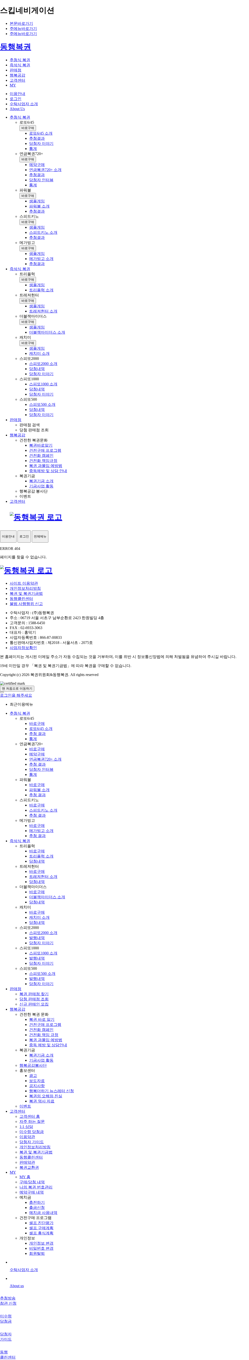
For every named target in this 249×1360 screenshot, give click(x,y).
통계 (33, 739)
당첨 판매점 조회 (34, 999)
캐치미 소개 (39, 917)
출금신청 (37, 1207)
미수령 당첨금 (31, 1132)
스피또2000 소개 (43, 933)
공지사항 (37, 1086)
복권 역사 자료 (41, 1101)
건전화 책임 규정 (43, 1035)
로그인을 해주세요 (16, 695)
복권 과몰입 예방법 (45, 1040)
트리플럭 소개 (41, 856)
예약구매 (37, 754)
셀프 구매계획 (41, 1228)
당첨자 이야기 (41, 943)
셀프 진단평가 (41, 1223)
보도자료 (37, 1081)
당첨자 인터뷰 (41, 769)
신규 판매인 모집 (34, 1004)
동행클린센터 (21, 599)
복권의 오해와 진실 (45, 1096)
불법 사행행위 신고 (26, 604)
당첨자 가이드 (31, 1142)
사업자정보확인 (23, 648)
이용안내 (17, 94)
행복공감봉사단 (33, 1065)
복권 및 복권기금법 (26, 593)
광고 (33, 1076)
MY (13, 1172)
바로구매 (27, 128)
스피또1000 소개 (43, 953)
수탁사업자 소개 (24, 104)
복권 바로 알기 (41, 1019)
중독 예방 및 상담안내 (48, 1045)
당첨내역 (37, 861)
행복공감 (17, 1009)
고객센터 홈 (29, 1116)
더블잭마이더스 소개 (47, 897)
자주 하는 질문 (32, 1121)
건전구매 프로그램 (45, 1024)
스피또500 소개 (42, 973)
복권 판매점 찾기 (34, 994)
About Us (17, 109)
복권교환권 (29, 1167)
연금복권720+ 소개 (45, 759)
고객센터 (17, 1111)
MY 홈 (24, 1177)
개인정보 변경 (41, 1243)
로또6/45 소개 (41, 729)
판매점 (15, 989)
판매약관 (27, 1162)
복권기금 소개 (41, 1055)
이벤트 (25, 1106)
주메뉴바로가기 (23, 28)
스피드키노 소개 (43, 810)
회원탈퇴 (37, 1253)
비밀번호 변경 (41, 1248)
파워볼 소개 (39, 790)
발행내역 (37, 938)
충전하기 (37, 1202)
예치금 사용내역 (43, 1213)
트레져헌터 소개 (43, 877)
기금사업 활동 (41, 1060)
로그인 (15, 99)
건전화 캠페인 (41, 1030)
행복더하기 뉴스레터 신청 (51, 1091)
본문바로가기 (21, 23)
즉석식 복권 (20, 841)
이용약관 (27, 1137)
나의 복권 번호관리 (36, 1187)
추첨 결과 (37, 734)
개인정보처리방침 (25, 588)
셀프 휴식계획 (41, 1233)
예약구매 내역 (31, 1192)
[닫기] (2, 692)
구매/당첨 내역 (32, 1182)
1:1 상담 (26, 1127)
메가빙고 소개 (41, 831)
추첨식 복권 (20, 713)
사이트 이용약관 (24, 583)
